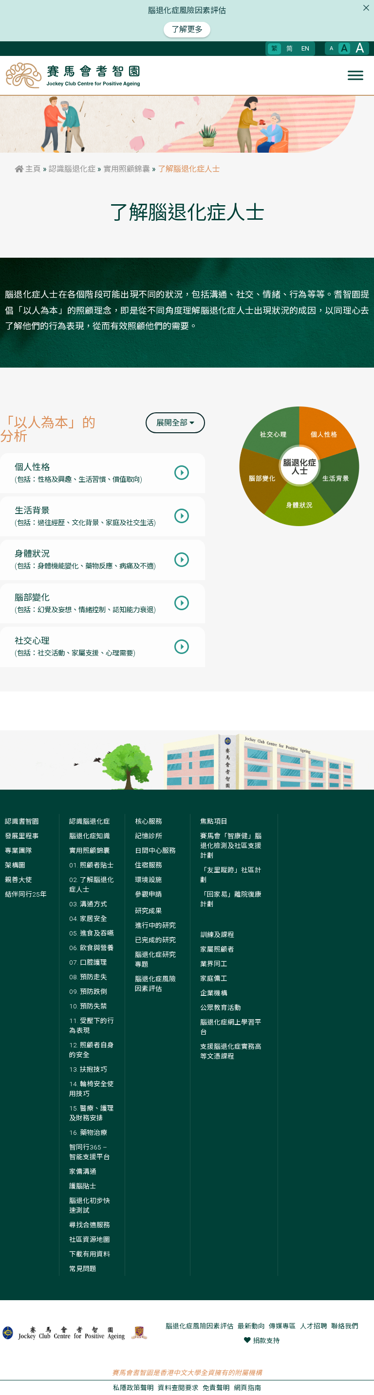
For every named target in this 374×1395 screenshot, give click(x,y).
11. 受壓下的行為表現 (91, 1025)
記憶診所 (148, 836)
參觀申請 (148, 894)
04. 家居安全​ (88, 918)
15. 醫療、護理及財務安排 (91, 1113)
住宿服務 (148, 865)
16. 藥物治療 (88, 1132)
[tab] (102, 473)
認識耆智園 (22, 821)
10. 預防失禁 (88, 1006)
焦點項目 (213, 821)
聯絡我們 (344, 1326)
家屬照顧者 (217, 949)
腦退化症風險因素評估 (155, 983)
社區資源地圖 (89, 1239)
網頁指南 (247, 1388)
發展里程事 (22, 836)
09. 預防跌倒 (88, 991)
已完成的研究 (155, 940)
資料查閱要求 (178, 1388)
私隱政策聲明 (133, 1388)
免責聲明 (216, 1388)
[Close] (366, 8)
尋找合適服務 (89, 1225)
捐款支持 (266, 1340)
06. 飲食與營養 (91, 948)
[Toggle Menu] (355, 75)
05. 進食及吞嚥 (91, 933)
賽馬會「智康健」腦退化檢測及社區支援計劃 (231, 845)
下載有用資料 (89, 1254)
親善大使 (18, 879)
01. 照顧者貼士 (91, 865)
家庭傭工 (213, 978)
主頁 (32, 169)
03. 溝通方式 (88, 904)
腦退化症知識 (89, 836)
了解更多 (187, 29)
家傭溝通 (82, 1171)
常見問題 (82, 1268)
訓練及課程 (217, 934)
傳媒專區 (282, 1326)
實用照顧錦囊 (126, 169)
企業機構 (213, 993)
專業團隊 (18, 850)
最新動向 (251, 1326)
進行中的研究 (155, 925)
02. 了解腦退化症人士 (91, 884)
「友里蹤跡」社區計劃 (231, 874)
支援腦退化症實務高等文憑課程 (231, 1051)
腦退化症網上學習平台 (231, 1027)
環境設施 (148, 879)
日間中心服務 (155, 850)
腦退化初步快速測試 (89, 1205)
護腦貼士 (82, 1186)
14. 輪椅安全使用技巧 (91, 1088)
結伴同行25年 (26, 894)
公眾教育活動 (220, 1007)
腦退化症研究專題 (155, 959)
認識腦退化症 (72, 169)
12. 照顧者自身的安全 (91, 1050)
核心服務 (148, 821)
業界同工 (213, 964)
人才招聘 (313, 1326)
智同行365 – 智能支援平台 (89, 1152)
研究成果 (148, 911)
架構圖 (15, 865)
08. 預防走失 (88, 977)
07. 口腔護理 (88, 962)
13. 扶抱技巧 (88, 1069)
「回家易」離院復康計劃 (231, 899)
